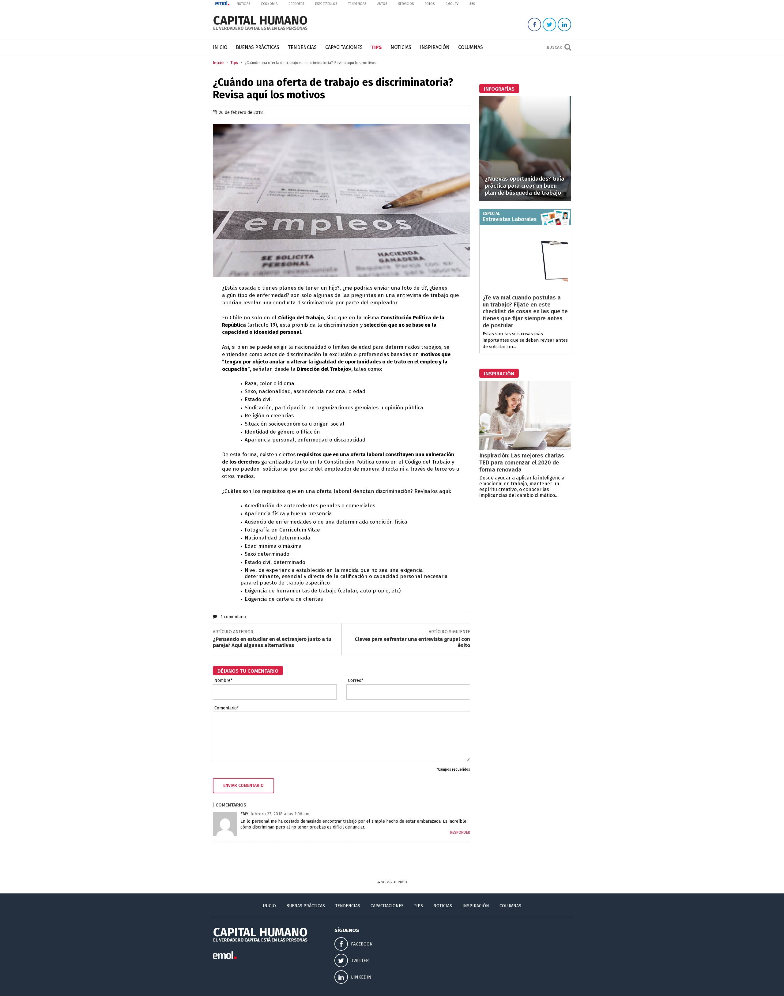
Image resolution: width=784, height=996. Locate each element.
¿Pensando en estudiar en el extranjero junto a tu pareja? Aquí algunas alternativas (272, 642)
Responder (460, 832)
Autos (382, 4)
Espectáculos (326, 4)
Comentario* (226, 708)
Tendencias (357, 4)
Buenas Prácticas (257, 47)
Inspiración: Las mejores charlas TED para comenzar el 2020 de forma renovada (521, 462)
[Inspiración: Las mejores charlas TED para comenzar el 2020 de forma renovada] (525, 448)
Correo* (355, 680)
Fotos (430, 4)
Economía (269, 4)
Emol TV (452, 4)
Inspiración (435, 47)
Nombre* (223, 680)
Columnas (470, 47)
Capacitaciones (344, 47)
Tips (376, 47)
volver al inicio (393, 882)
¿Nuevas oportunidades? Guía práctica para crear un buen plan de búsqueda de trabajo (524, 185)
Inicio (220, 47)
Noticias (243, 4)
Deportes (296, 4)
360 (472, 4)
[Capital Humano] (260, 29)
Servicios (406, 4)
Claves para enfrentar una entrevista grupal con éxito (412, 642)
